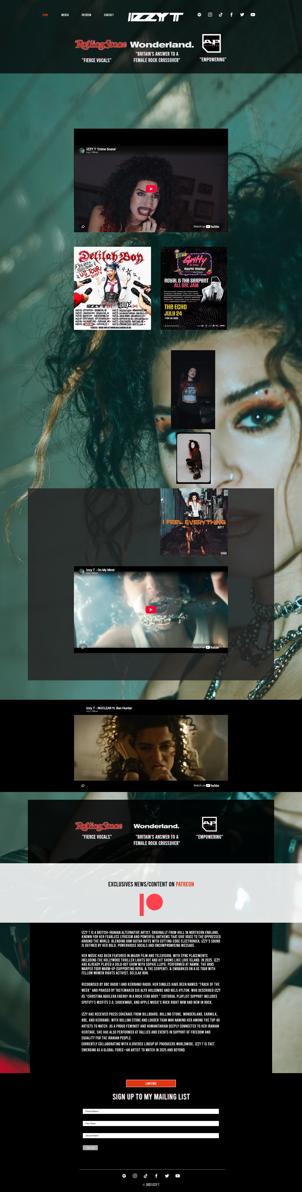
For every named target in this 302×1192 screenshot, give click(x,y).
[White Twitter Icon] (242, 14)
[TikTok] (221, 14)
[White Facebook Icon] (231, 14)
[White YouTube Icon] (253, 14)
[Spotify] (199, 14)
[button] (211, 425)
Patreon (151, 884)
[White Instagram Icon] (210, 14)
